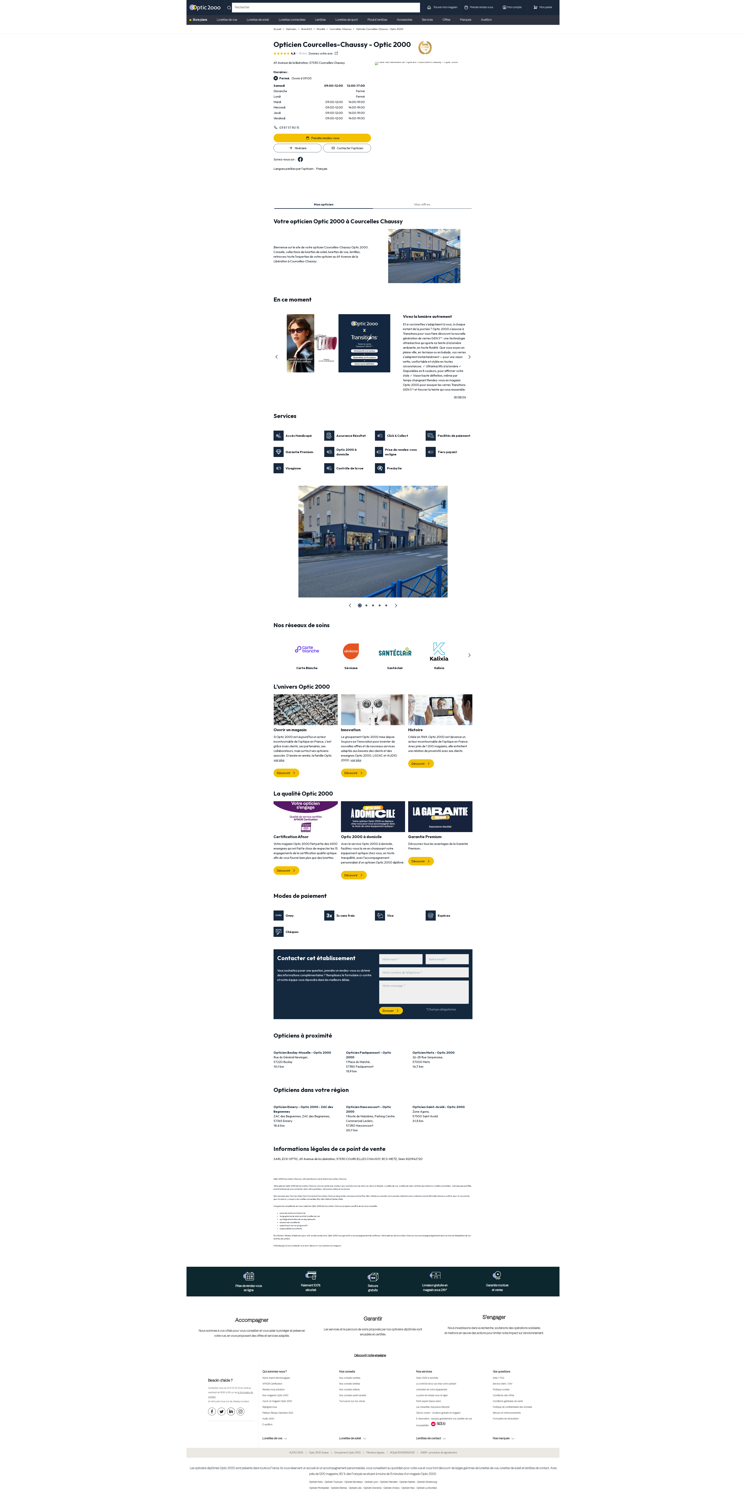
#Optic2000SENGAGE (402, 1452)
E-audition (267, 1425)
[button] (277, 357)
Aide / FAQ (498, 1378)
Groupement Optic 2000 (347, 1452)
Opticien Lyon (371, 1482)
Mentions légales (375, 1452)
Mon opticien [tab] (323, 204)
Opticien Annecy (391, 1488)
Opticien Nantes (407, 1482)
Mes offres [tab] (422, 204)
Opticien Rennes (339, 1488)
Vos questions (501, 1371)
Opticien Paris (316, 1482)
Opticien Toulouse (333, 1482)
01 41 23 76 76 (233, 1388)
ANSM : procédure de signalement (438, 1452)
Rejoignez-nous (269, 1407)
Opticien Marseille (388, 1482)
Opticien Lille (355, 1488)
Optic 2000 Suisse (319, 1452)
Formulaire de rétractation (506, 1419)
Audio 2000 (268, 1419)
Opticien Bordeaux (353, 1482)
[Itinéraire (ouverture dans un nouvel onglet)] (416, 61)
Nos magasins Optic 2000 (275, 1395)
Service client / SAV (502, 1384)
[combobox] (326, 7)
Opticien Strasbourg (427, 1482)
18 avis (303, 53)
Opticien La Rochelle (427, 1488)
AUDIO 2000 (296, 1452)
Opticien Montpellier (319, 1488)
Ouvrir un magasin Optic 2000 (277, 1401)
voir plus (279, 760)
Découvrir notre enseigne (370, 1355)
